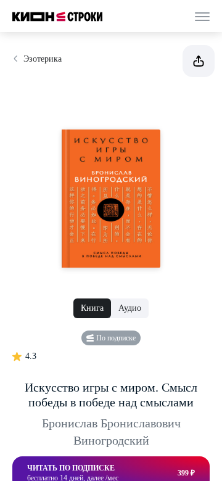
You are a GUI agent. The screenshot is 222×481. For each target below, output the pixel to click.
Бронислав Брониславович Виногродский (111, 431)
